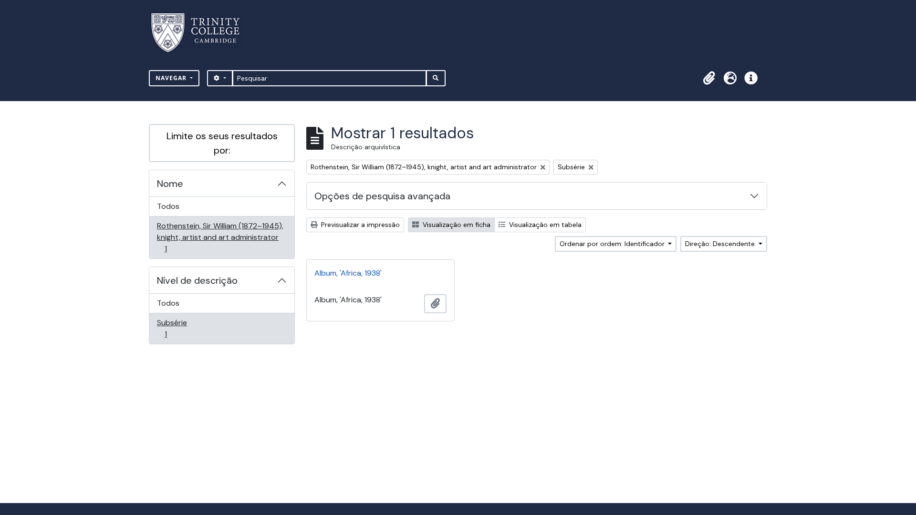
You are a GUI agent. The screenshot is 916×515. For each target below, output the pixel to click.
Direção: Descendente (721, 243)
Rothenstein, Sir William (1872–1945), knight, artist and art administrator (219, 237)
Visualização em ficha (455, 224)
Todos (168, 206)
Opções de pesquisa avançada (382, 196)
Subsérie (179, 328)
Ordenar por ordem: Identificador (613, 243)
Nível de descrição (197, 280)
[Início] (201, 33)
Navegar (172, 78)
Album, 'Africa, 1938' (348, 273)
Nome (170, 183)
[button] (708, 78)
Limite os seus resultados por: (222, 143)
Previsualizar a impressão (359, 224)
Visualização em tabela (544, 224)
